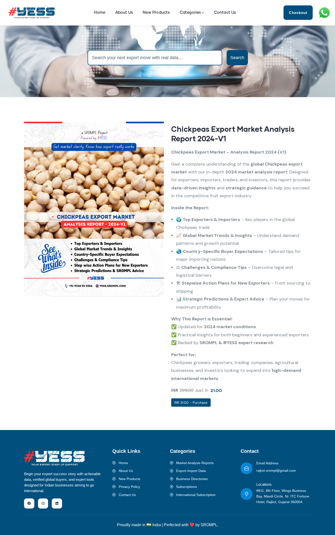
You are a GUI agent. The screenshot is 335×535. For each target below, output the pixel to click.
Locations (264, 484)
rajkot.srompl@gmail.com (276, 470)
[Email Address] (246, 468)
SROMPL (209, 525)
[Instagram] (43, 503)
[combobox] (155, 57)
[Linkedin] (57, 503)
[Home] (32, 13)
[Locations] (246, 494)
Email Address (267, 463)
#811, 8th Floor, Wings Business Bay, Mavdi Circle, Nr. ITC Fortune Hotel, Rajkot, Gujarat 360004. (282, 496)
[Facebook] (29, 503)
